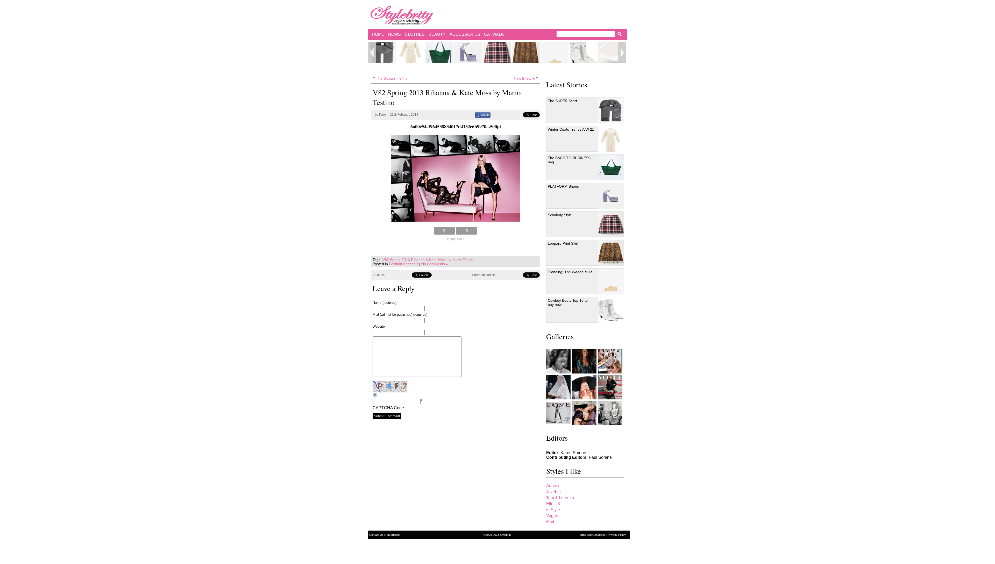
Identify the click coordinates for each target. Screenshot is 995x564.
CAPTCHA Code (388, 408)
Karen (383, 114)
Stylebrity (505, 534)
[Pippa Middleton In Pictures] (584, 361)
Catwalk (494, 34)
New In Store (524, 78)
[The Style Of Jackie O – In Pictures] (558, 361)
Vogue (552, 515)
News (394, 34)
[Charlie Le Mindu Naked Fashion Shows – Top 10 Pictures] (584, 387)
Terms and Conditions (592, 534)
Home (378, 34)
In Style (553, 509)
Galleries (560, 336)
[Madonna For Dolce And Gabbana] (610, 413)
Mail (550, 521)
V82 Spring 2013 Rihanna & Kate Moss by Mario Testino (428, 260)
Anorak (552, 486)
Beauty (437, 34)
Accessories (465, 34)
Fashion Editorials (403, 264)
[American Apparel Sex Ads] (584, 413)
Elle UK (553, 504)
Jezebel (553, 492)
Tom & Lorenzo (560, 498)
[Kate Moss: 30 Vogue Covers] (610, 387)
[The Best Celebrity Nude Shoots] (558, 413)
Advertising (393, 534)
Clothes (415, 34)
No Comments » (434, 264)
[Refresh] (375, 395)
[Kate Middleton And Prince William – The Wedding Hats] (610, 361)
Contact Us (376, 534)
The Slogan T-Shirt (391, 78)
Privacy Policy (617, 534)
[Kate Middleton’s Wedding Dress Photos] (558, 387)
